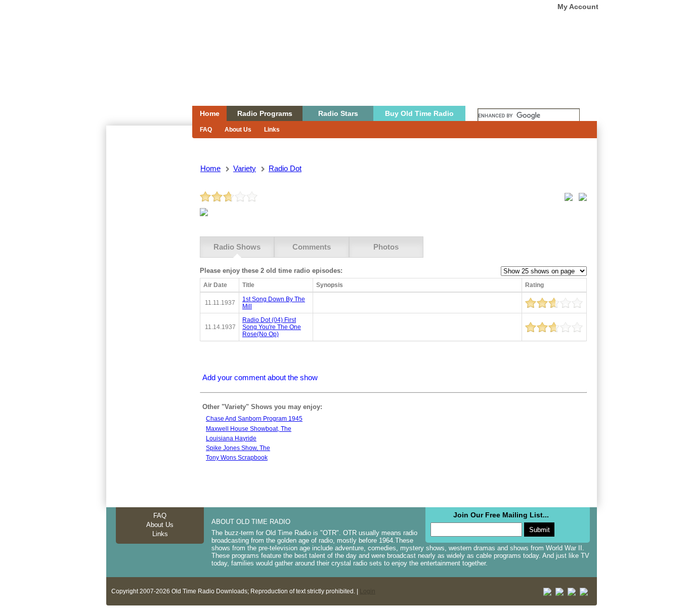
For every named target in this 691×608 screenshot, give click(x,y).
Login (367, 591)
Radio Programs (264, 113)
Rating (534, 285)
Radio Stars (338, 113)
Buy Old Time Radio (419, 113)
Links (272, 129)
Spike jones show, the (238, 448)
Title (248, 285)
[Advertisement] (148, 308)
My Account (577, 7)
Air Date (215, 285)
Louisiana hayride (231, 438)
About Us (238, 129)
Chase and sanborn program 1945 (254, 418)
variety (244, 168)
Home (142, 72)
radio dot (285, 168)
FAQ (206, 129)
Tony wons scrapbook (237, 457)
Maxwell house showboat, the (248, 428)
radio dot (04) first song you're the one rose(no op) (271, 327)
